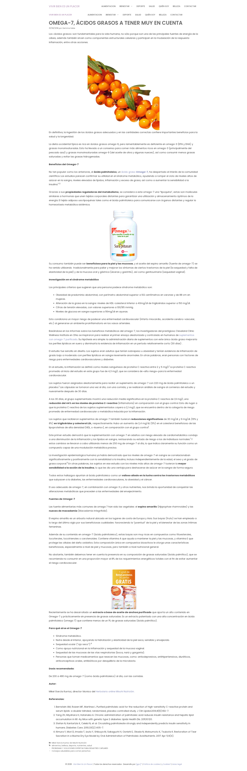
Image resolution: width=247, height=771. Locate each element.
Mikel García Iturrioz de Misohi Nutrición (69, 743)
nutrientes (81, 745)
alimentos (56, 745)
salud (152, 6)
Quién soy (164, 6)
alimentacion (108, 6)
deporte (72, 745)
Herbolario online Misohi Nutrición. (115, 691)
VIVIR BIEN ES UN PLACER (64, 6)
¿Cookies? (166, 764)
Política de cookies (151, 764)
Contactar (190, 6)
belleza (176, 6)
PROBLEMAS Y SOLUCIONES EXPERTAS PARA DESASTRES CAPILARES (80, 748)
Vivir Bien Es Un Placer (83, 764)
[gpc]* (139, 764)
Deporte (140, 6)
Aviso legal (177, 764)
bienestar (124, 6)
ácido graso (128, 171)
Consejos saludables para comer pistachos (71, 751)
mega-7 (143, 171)
